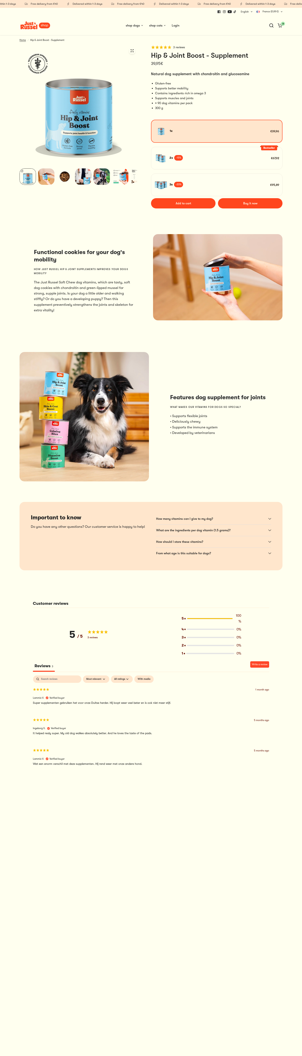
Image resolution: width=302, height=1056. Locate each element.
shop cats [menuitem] (156, 25)
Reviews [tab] (44, 666)
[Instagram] (224, 11)
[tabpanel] (151, 723)
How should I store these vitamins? (179, 542)
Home (23, 40)
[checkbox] (144, 679)
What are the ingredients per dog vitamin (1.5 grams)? (193, 530)
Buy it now (250, 203)
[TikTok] (235, 11)
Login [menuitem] (175, 25)
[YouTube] (229, 11)
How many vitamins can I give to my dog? (184, 519)
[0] (278, 25)
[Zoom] (132, 51)
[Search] (271, 25)
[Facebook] (219, 11)
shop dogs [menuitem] (133, 25)
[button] (211, 618)
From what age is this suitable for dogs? (183, 553)
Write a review (259, 664)
